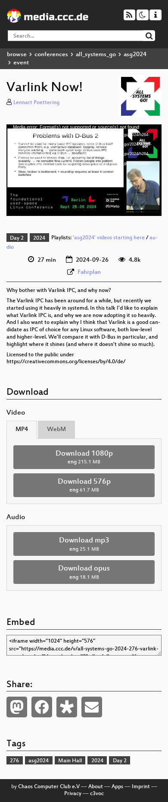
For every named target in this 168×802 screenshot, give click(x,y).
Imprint (141, 787)
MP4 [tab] (22, 429)
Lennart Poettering (36, 103)
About (95, 787)
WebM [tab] (56, 429)
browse (17, 54)
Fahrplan (89, 272)
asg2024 (135, 54)
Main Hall (70, 761)
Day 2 (17, 238)
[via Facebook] (41, 707)
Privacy (72, 794)
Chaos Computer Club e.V (49, 787)
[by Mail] (91, 707)
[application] (84, 170)
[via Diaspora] (66, 707)
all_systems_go (96, 54)
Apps (117, 787)
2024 (39, 238)
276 (14, 761)
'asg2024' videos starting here (109, 238)
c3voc (97, 794)
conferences (51, 54)
